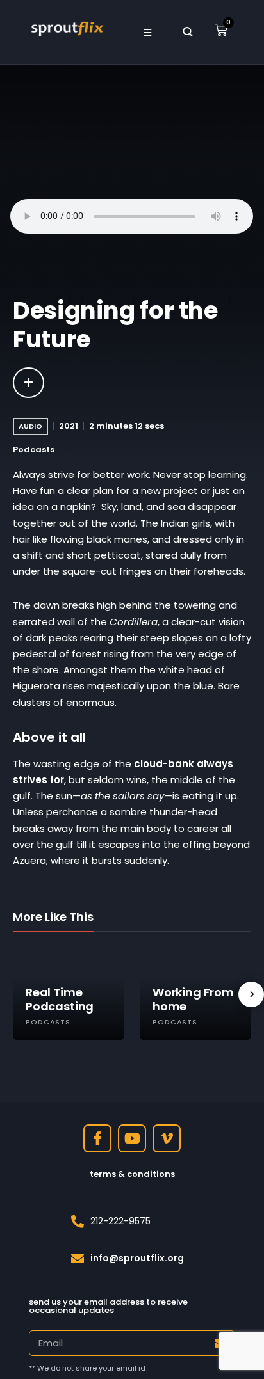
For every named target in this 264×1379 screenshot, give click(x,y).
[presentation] (251, 994)
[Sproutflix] (66, 27)
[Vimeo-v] (167, 1138)
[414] (28, 382)
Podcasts (33, 449)
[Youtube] (132, 1138)
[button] (147, 32)
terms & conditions (132, 1174)
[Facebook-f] (97, 1138)
